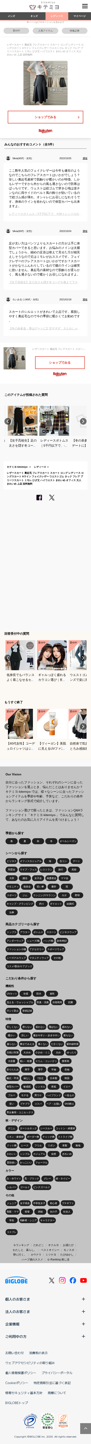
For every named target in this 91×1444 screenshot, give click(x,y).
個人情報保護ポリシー (20, 1373)
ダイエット (56, 903)
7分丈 (40, 1078)
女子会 (38, 878)
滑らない (27, 1027)
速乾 (52, 993)
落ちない (68, 1035)
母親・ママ (13, 1211)
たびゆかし (67, 1254)
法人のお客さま (17, 1311)
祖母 (27, 1211)
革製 (64, 1145)
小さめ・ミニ (42, 1052)
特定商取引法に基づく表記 (52, 1383)
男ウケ (38, 1095)
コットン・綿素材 (65, 1128)
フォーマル (41, 1162)
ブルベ (11, 1095)
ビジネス (12, 861)
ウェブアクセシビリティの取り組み (30, 1363)
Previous (7, 421)
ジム (25, 895)
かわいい (12, 1154)
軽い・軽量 (26, 1061)
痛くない (43, 1044)
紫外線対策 (72, 1044)
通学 (53, 886)
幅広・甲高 (13, 1078)
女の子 (53, 1211)
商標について (57, 1393)
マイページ (80, 16)
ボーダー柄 (33, 1136)
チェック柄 (48, 1136)
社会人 (66, 1211)
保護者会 (51, 878)
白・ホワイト (14, 1178)
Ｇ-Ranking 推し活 (58, 1259)
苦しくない (13, 1027)
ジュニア (12, 1203)
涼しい (24, 1035)
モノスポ (69, 1250)
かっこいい (26, 1162)
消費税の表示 (38, 1353)
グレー (47, 1178)
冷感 (25, 993)
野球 (77, 895)
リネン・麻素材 (15, 1136)
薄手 (40, 1069)
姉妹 (40, 1211)
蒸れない (40, 1027)
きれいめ (67, 1154)
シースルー (46, 1128)
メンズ (11, 16)
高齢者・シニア (28, 1220)
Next (83, 421)
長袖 (66, 1069)
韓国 (66, 1078)
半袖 (53, 1069)
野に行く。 (20, 1254)
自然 (53, 1154)
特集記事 (75, 30)
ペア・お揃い (53, 1103)
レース (24, 1145)
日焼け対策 (13, 1052)
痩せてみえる (27, 1044)
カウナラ (36, 1254)
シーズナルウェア (16, 958)
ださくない (57, 1044)
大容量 (11, 1061)
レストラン (46, 869)
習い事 (40, 886)
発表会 (27, 886)
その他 (57, 958)
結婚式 (70, 903)
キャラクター (47, 1220)
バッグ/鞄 (48, 940)
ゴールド (25, 1187)
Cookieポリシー (16, 1383)
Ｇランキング (21, 1245)
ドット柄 (12, 1145)
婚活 (25, 878)
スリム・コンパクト (46, 1061)
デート (76, 861)
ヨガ (64, 895)
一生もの (69, 1095)
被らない (12, 1044)
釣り (41, 903)
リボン (51, 1145)
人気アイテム (45, 30)
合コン (63, 861)
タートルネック (28, 1128)
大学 (11, 878)
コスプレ (12, 1232)
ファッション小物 (16, 949)
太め (58, 1052)
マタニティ (13, 886)
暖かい (11, 1035)
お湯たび (68, 1245)
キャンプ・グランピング (20, 903)
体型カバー (13, 1086)
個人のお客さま (17, 1299)
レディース (57, 16)
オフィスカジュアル (31, 861)
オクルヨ (53, 1245)
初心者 (53, 1203)
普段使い (12, 1162)
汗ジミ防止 (13, 1010)
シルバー (12, 1187)
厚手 (27, 1069)
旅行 (60, 869)
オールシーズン (68, 841)
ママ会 (64, 878)
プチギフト (68, 1203)
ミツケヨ (51, 1254)
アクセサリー (36, 949)
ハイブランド (53, 1095)
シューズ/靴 (33, 940)
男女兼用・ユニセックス (20, 1112)
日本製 (53, 1078)
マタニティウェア (39, 958)
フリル (38, 1145)
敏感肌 (27, 1086)
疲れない (67, 1027)
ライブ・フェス (28, 869)
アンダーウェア (15, 940)
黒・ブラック (32, 1178)
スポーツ (12, 895)
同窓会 (11, 869)
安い (11, 1103)
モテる (24, 1095)
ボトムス (38, 932)
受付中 (16, 30)
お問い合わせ (14, 1353)
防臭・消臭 (43, 1002)
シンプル (25, 1154)
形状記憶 (27, 1010)
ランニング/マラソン (44, 895)
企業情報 (12, 1324)
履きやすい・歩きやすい (46, 1035)
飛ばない (54, 1027)
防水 (38, 993)
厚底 (53, 1086)
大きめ (27, 1052)
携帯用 (65, 1061)
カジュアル (39, 1154)
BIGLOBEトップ (16, 1402)
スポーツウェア (55, 949)
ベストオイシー (50, 1250)
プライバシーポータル (57, 1373)
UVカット (12, 993)
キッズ (34, 16)
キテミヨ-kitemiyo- (17, 466)
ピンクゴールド (41, 1187)
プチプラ (25, 1103)
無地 (78, 1145)
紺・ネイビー (63, 1178)
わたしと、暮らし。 (25, 1250)
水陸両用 (57, 1002)
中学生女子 (39, 1203)
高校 (74, 869)
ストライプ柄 (65, 1136)
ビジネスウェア (68, 932)
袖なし (27, 1078)
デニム (11, 1128)
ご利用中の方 (16, 1336)
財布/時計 (62, 940)
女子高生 (25, 1203)
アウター (25, 932)
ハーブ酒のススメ (32, 1259)
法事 (11, 912)
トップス (12, 932)
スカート (51, 932)
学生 (11, 1220)
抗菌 (70, 1002)
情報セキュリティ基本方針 (23, 1393)
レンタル (40, 1086)
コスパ (38, 1103)
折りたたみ (13, 1069)
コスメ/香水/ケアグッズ (19, 966)
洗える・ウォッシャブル (20, 1002)
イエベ (66, 1086)
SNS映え (69, 1103)
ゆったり (71, 1052)
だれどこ (38, 1245)
